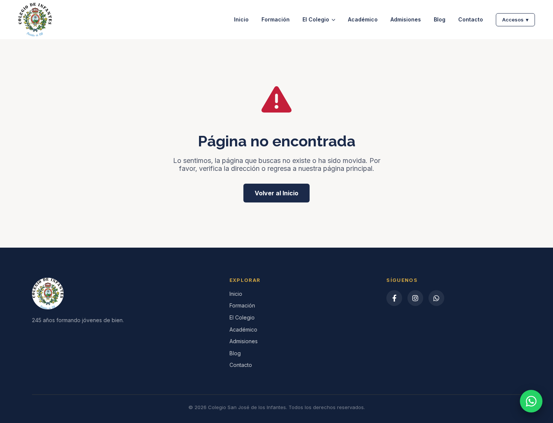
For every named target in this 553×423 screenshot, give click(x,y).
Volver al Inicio (276, 193)
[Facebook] (394, 298)
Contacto (470, 19)
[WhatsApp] (436, 298)
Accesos (515, 20)
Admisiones (405, 19)
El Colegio (315, 19)
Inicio (241, 19)
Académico (363, 19)
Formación (275, 19)
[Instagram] (415, 298)
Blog (439, 19)
